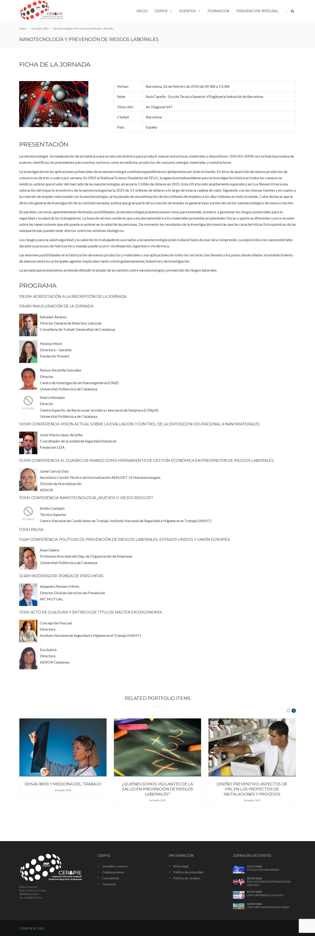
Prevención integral (257, 11)
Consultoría (110, 878)
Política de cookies (186, 878)
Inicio (142, 11)
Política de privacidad (188, 872)
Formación (218, 11)
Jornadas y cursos (115, 866)
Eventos (187, 11)
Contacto (109, 884)
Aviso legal (180, 866)
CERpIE (161, 11)
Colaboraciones (113, 872)
